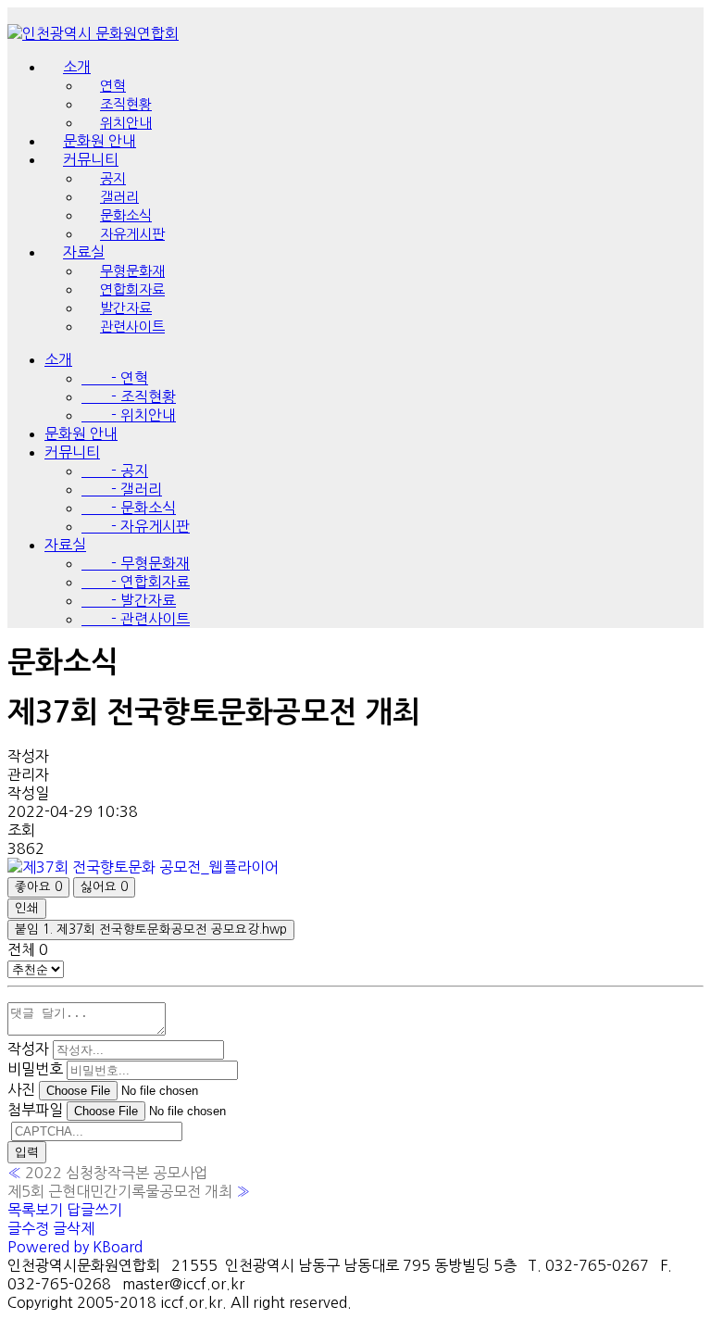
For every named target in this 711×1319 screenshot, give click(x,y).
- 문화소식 (128, 507)
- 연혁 (114, 378)
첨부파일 (35, 1109)
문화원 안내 (81, 433)
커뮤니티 (72, 452)
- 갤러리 (121, 489)
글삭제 (73, 1228)
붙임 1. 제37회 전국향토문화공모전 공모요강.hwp (151, 929)
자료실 (65, 544)
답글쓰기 (94, 1209)
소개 (77, 66)
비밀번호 (35, 1068)
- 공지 (114, 470)
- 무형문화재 (135, 563)
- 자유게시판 (135, 526)
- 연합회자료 (135, 581)
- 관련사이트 (135, 618)
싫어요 (104, 887)
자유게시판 (132, 234)
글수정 (28, 1228)
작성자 (28, 1048)
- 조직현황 (128, 396)
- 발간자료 (128, 600)
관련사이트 (132, 326)
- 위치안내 (128, 415)
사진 (21, 1089)
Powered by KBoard (75, 1246)
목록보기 (35, 1209)
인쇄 (27, 908)
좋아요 (38, 887)
